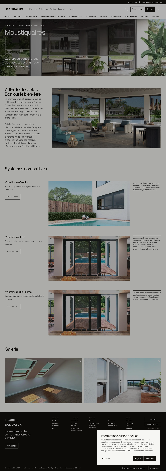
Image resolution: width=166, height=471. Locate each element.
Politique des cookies (121, 449)
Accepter (150, 458)
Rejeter (138, 458)
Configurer (105, 458)
